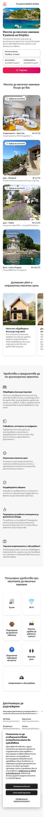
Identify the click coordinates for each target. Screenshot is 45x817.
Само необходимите (21, 793)
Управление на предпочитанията (22, 800)
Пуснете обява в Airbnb (27, 4)
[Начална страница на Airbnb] (4, 4)
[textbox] (12, 62)
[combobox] (21, 54)
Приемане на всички (21, 786)
